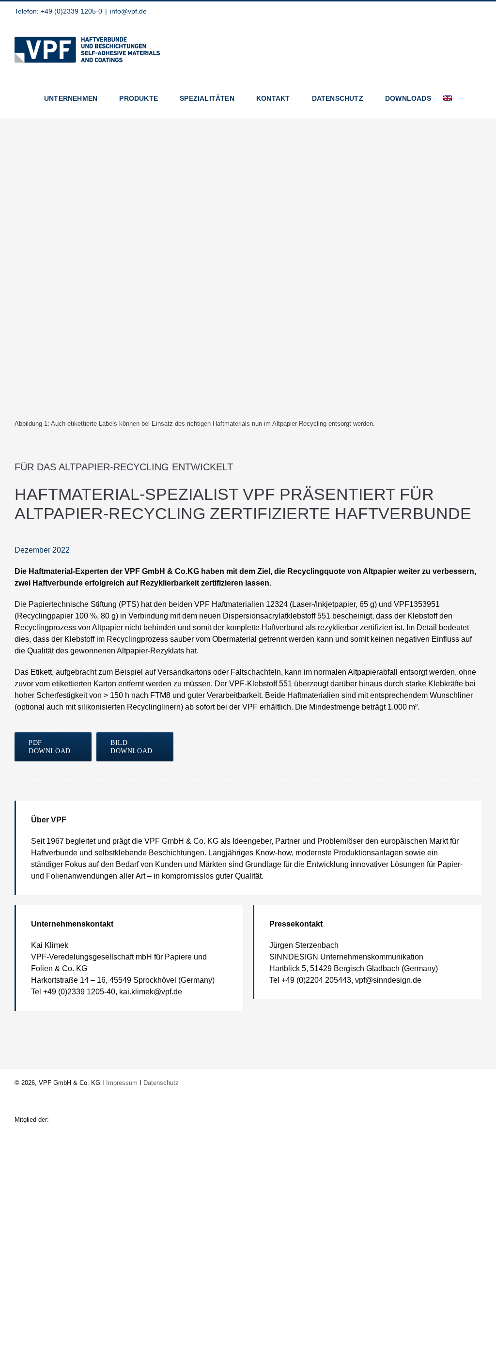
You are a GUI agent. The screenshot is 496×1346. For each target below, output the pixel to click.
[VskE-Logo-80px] (248, 1146)
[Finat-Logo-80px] (248, 1195)
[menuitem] (447, 98)
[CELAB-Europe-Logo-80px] (248, 1291)
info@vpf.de (128, 11)
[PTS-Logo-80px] (248, 1243)
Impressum (122, 1082)
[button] (466, 98)
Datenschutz (161, 1082)
